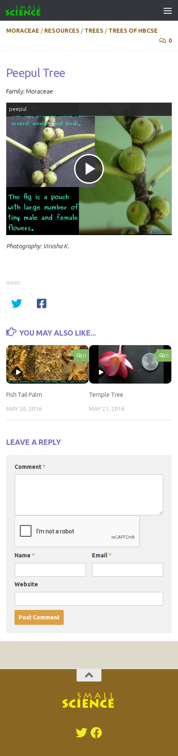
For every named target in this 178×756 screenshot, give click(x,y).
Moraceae (22, 30)
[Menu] (167, 10)
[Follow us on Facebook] (96, 733)
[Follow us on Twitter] (81, 733)
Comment (30, 466)
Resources (61, 30)
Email (101, 555)
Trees (93, 30)
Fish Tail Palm (24, 394)
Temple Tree (106, 394)
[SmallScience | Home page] (29, 10)
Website (26, 584)
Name (24, 555)
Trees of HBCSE (133, 30)
